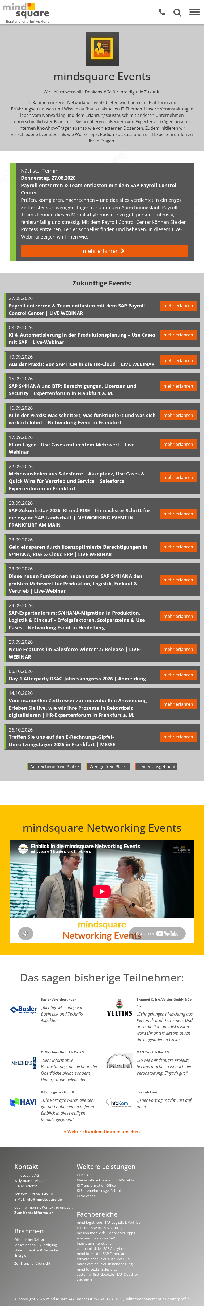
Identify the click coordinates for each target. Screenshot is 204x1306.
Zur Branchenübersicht (32, 1263)
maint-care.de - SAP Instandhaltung (105, 1264)
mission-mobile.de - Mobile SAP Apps (106, 1232)
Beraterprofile (177, 1298)
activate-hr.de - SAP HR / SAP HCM (104, 1258)
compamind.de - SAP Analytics (100, 1248)
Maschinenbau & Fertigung (35, 1244)
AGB (104, 1298)
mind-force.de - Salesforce (97, 1269)
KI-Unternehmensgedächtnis (99, 1190)
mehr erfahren (101, 250)
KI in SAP (84, 1175)
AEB (114, 1298)
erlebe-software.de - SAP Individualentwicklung (96, 1241)
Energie (20, 1255)
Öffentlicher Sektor (29, 1239)
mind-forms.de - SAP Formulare (101, 1253)
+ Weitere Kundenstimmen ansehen (102, 1132)
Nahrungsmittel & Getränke (36, 1250)
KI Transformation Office (96, 1185)
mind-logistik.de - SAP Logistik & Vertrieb (109, 1222)
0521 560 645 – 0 (40, 1194)
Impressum (87, 1298)
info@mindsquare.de (44, 1199)
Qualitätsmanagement (142, 1298)
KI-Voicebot (86, 1195)
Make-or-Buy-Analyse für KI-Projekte (105, 1180)
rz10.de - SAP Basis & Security (99, 1227)
